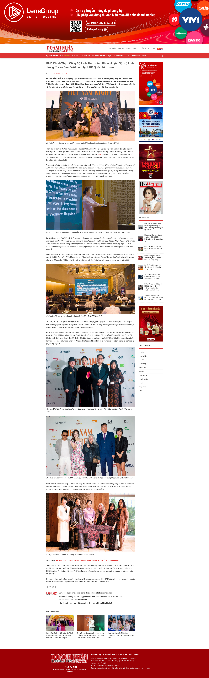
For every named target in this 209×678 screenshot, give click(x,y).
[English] (161, 48)
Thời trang (76, 56)
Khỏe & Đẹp (86, 56)
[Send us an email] (148, 49)
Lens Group (69, 672)
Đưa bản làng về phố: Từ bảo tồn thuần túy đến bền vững (153, 248)
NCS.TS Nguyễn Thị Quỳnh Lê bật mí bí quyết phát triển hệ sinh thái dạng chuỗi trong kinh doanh (153, 287)
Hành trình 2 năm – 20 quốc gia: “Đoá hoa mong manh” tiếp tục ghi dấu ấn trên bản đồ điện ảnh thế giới (59, 635)
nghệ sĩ (100, 154)
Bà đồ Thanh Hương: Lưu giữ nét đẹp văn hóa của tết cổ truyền (152, 267)
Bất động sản (117, 56)
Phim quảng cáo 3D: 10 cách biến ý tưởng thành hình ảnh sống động (152, 258)
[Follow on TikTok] (68, 667)
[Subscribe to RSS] (71, 667)
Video (144, 56)
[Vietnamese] (158, 48)
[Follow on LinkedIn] (73, 667)
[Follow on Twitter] (146, 49)
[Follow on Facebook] (140, 49)
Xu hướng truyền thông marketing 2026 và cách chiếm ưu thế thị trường (152, 276)
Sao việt (67, 56)
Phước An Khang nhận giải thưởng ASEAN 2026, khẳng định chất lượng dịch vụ (153, 238)
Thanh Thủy (65, 74)
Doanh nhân (58, 56)
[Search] (162, 56)
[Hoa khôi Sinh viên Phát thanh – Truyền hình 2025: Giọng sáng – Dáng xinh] (121, 623)
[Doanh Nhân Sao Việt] (59, 48)
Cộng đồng (136, 56)
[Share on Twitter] (50, 587)
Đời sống (95, 56)
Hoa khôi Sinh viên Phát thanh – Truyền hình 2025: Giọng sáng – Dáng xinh (121, 635)
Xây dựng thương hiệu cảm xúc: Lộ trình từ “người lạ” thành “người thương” (153, 297)
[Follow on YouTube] (154, 49)
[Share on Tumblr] (55, 587)
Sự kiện (49, 56)
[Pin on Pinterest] (53, 587)
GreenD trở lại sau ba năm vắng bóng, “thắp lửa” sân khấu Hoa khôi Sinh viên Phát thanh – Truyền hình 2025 (90, 635)
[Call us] (151, 49)
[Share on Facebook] (47, 587)
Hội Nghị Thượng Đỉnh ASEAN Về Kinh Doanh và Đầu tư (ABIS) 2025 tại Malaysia (87, 560)
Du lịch (127, 56)
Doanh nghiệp (105, 56)
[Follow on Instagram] (143, 49)
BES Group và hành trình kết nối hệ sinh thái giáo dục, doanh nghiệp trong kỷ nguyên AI (153, 227)
